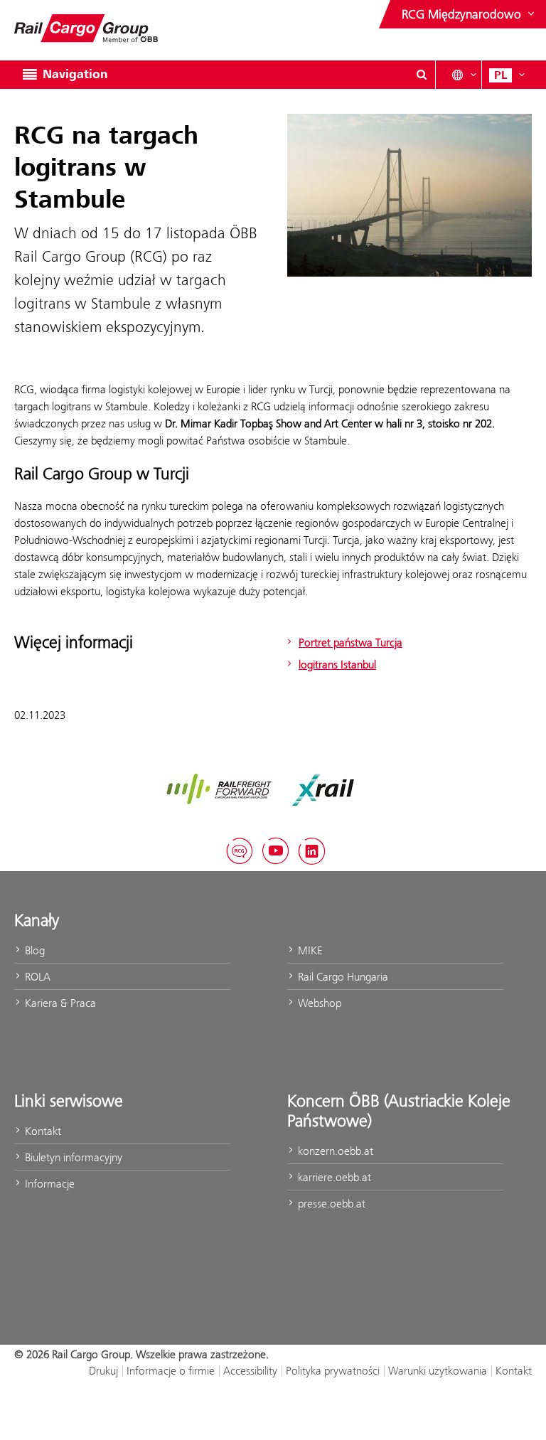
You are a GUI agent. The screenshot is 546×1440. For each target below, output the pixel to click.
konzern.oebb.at (334, 1151)
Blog (33, 950)
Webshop (318, 1003)
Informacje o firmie (171, 1370)
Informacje (48, 1183)
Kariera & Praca (59, 1003)
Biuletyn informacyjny (72, 1157)
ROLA (36, 976)
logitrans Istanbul (337, 664)
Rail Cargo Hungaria (341, 976)
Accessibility (250, 1370)
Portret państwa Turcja (350, 642)
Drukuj (103, 1370)
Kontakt (41, 1131)
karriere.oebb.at (333, 1177)
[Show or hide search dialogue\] (421, 74)
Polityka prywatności (333, 1370)
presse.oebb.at (330, 1203)
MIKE (308, 950)
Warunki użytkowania (437, 1370)
